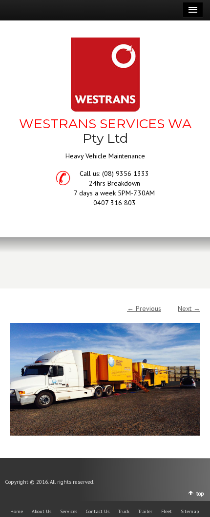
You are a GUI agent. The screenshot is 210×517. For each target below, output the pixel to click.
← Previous (144, 308)
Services (68, 511)
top (200, 493)
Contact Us (97, 511)
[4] (105, 374)
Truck (123, 511)
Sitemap (190, 511)
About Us (41, 511)
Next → (189, 308)
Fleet (166, 511)
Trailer (145, 511)
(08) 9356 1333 (125, 173)
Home (16, 511)
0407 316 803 (114, 202)
